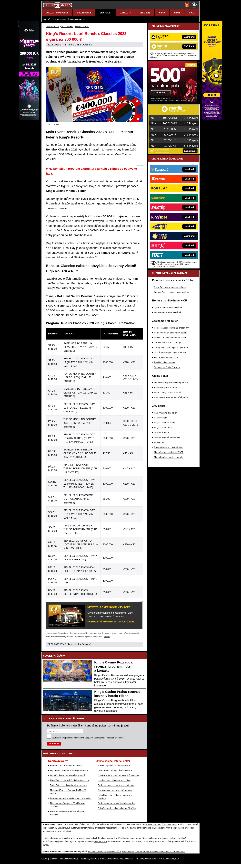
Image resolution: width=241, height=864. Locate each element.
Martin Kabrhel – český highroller (168, 457)
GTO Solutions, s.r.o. (170, 859)
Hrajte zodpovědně (52, 633)
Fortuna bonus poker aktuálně (167, 312)
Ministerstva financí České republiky (161, 824)
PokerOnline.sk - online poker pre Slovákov (117, 808)
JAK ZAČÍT (47, 19)
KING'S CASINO (60, 19)
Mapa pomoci (128, 852)
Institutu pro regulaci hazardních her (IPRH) (106, 828)
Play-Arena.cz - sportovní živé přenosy (115, 790)
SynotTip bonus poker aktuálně (168, 307)
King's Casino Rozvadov (165, 423)
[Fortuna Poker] (212, 119)
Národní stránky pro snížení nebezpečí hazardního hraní (160, 852)
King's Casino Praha (163, 428)
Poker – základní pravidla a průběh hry (171, 328)
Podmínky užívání (89, 859)
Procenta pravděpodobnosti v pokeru (170, 338)
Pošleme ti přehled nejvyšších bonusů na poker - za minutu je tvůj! (88, 725)
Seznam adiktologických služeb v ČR (104, 852)
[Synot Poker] (172, 101)
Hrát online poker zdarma (165, 387)
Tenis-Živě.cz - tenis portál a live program (68, 785)
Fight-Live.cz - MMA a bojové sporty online (69, 770)
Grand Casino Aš (77, 19)
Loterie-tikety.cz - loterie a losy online (114, 780)
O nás (44, 859)
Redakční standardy (69, 859)
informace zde (100, 841)
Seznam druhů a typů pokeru (167, 367)
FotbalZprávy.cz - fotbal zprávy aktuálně (67, 775)
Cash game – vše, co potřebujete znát (171, 347)
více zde (107, 637)
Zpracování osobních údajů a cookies (116, 859)
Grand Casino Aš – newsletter (167, 437)
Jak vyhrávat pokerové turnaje (167, 342)
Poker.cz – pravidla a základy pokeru (114, 765)
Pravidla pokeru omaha (164, 362)
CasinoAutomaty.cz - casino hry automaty (116, 785)
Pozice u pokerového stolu (166, 357)
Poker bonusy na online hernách (168, 392)
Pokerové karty (160, 418)
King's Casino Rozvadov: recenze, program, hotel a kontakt (113, 666)
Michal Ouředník (83, 44)
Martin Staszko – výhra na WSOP (168, 452)
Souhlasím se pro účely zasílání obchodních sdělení (88, 738)
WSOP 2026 (159, 442)
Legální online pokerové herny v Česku (171, 383)
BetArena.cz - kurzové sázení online (66, 765)
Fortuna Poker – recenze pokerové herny (172, 292)
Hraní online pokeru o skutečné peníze (171, 397)
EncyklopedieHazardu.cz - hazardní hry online (118, 775)
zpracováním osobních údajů (77, 738)
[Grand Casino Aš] (29, 119)
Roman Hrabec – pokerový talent (168, 447)
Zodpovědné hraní (162, 828)
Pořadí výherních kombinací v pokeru (170, 333)
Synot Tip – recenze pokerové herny (170, 287)
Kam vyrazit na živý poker (165, 413)
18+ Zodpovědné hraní (146, 859)
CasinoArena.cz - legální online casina (115, 770)
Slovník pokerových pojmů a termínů (170, 352)
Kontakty (53, 859)
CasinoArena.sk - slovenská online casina (116, 803)
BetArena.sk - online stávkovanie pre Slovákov (70, 798)
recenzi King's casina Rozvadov (106, 616)
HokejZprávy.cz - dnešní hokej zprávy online (69, 780)
